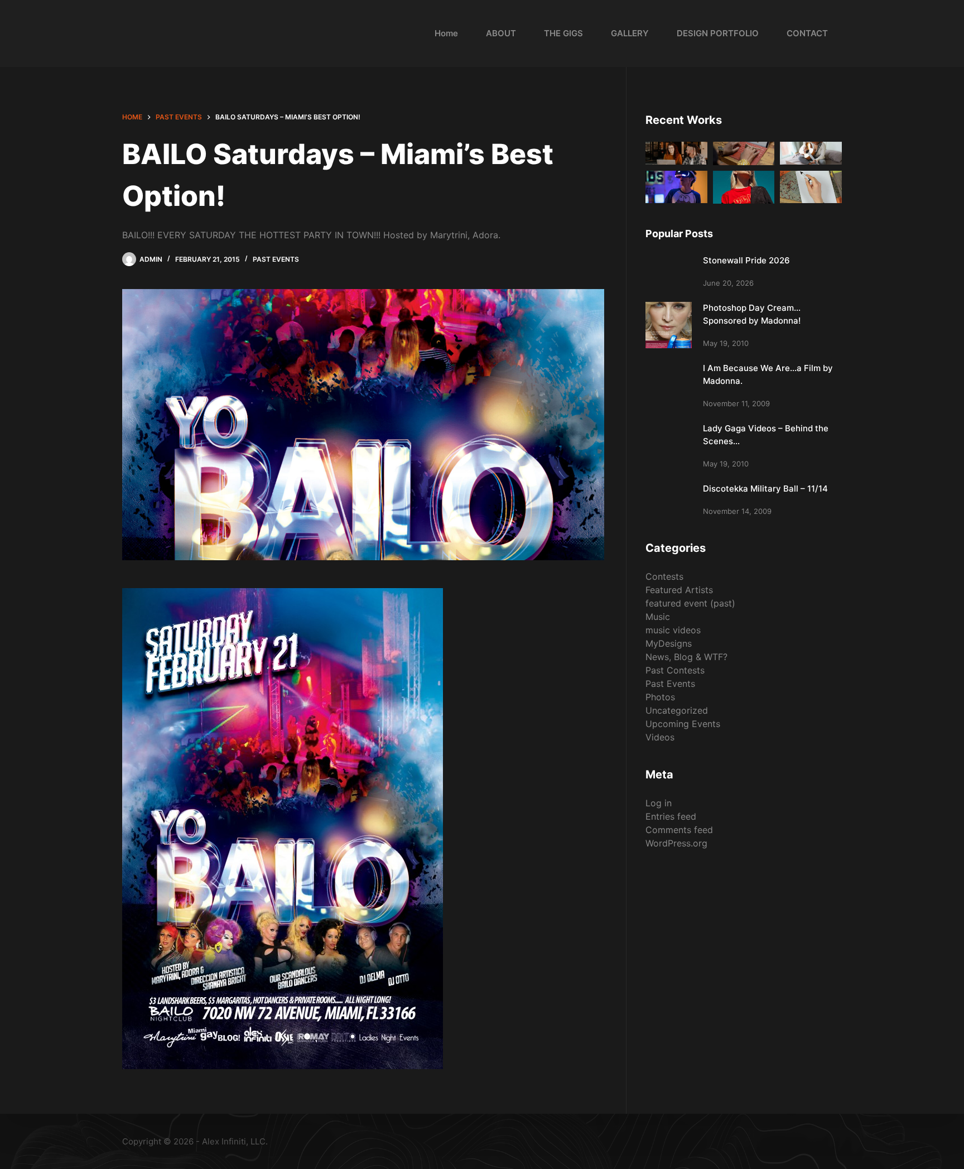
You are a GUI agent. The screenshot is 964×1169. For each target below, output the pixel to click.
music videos (673, 630)
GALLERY (630, 33)
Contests (664, 576)
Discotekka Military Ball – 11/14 (765, 488)
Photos (660, 697)
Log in (658, 803)
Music (657, 616)
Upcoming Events (682, 723)
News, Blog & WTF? (686, 656)
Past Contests (675, 670)
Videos (659, 737)
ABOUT (501, 33)
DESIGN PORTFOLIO (718, 33)
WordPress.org (676, 843)
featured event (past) (690, 603)
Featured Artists (679, 589)
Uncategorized (676, 710)
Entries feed (670, 816)
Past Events (276, 259)
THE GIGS (563, 33)
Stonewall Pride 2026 (746, 260)
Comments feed (679, 829)
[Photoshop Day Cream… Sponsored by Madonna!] (668, 325)
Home (446, 33)
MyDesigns (668, 643)
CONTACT (807, 33)
